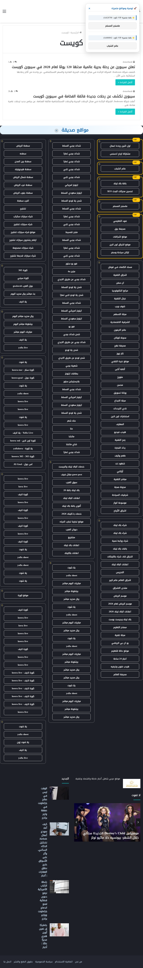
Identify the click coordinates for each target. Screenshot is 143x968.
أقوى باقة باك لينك (71, 506)
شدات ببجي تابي (71, 169)
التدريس (120, 572)
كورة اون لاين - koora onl (23, 440)
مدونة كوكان (120, 338)
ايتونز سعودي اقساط (71, 193)
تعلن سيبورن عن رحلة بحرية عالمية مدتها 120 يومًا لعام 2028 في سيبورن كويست (73, 67)
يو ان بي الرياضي (120, 643)
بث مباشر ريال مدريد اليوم (23, 294)
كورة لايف (23, 494)
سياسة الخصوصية (43, 961)
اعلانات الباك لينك (120, 564)
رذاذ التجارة (120, 448)
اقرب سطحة (23, 201)
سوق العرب (71, 482)
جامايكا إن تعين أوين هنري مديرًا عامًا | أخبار (43, 936)
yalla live (23, 347)
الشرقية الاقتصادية (120, 322)
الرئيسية (75, 32)
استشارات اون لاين (120, 416)
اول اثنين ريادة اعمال (120, 146)
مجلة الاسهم (120, 314)
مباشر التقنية (120, 479)
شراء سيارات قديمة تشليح (23, 256)
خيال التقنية (120, 298)
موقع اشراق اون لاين (120, 244)
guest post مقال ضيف (71, 474)
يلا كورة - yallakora (23, 448)
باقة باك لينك (120, 183)
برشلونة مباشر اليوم (23, 324)
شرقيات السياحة (120, 495)
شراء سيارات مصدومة (23, 248)
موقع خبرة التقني (120, 361)
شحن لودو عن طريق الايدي (71, 358)
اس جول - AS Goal (23, 464)
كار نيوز (120, 353)
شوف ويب (120, 306)
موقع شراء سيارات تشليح (23, 232)
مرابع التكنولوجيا (120, 290)
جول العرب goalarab (23, 286)
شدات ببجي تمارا (71, 153)
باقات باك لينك (120, 549)
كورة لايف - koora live (23, 672)
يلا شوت (71, 567)
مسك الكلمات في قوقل (120, 267)
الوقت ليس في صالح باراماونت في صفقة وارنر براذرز (42, 803)
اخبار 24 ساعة (120, 659)
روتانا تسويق (120, 393)
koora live (23, 401)
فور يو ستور (71, 263)
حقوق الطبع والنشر (23, 961)
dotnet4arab (127, 62)
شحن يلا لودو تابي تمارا (71, 295)
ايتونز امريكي (71, 185)
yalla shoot (71, 575)
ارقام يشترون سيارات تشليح (22, 240)
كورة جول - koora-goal (23, 378)
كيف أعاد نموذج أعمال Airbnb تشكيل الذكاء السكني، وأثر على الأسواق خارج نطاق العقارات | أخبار (42, 850)
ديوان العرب (71, 529)
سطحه (23, 153)
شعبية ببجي (71, 366)
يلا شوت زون (23, 742)
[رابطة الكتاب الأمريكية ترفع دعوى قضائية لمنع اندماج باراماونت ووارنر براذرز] (59, 886)
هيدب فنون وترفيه (120, 666)
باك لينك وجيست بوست (120, 619)
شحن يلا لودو (71, 350)
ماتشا (71, 436)
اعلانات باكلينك (72, 553)
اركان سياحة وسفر (120, 252)
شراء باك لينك (120, 525)
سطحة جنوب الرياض (23, 193)
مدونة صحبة (120, 487)
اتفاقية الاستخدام (64, 961)
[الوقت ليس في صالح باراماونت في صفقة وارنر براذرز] (59, 793)
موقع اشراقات (120, 236)
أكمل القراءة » (125, 82)
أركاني (120, 471)
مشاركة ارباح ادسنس (120, 154)
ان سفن (120, 283)
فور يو (72, 326)
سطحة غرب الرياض (23, 185)
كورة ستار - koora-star (23, 370)
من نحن (78, 961)
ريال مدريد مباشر (71, 599)
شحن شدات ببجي (71, 334)
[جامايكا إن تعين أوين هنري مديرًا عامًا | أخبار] (59, 929)
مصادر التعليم (120, 627)
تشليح (23, 208)
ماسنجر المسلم (120, 206)
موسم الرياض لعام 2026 (120, 604)
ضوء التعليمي (120, 221)
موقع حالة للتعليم (120, 651)
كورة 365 (22, 270)
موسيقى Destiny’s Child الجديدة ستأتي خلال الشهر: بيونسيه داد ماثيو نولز (111, 835)
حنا (71, 428)
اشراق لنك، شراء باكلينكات (120, 556)
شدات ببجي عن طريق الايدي (71, 279)
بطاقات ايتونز (71, 373)
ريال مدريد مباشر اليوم (23, 316)
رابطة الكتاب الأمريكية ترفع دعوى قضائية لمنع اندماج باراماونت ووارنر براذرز (42, 900)
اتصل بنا (7, 961)
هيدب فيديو (120, 432)
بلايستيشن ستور (71, 381)
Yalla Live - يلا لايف (23, 433)
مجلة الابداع (120, 400)
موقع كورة (23, 595)
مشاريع (71, 537)
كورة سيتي (23, 278)
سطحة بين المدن (23, 161)
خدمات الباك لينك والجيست (71, 466)
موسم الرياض (120, 596)
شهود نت (120, 463)
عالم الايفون (120, 330)
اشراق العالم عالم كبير (120, 580)
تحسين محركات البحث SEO (120, 191)
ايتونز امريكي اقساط (71, 311)
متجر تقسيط (72, 232)
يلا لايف (23, 301)
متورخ (120, 377)
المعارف (120, 424)
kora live (23, 486)
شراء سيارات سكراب (23, 216)
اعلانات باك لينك (71, 545)
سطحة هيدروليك (23, 169)
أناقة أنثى (120, 369)
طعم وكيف (120, 455)
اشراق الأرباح (120, 510)
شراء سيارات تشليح (23, 224)
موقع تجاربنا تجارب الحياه (71, 521)
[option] (107, 822)
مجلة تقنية (120, 635)
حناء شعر (71, 421)
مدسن (120, 385)
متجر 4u (71, 271)
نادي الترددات (120, 408)
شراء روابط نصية (120, 541)
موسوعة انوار (120, 503)
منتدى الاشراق (120, 588)
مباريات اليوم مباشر (71, 583)
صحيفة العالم (120, 674)
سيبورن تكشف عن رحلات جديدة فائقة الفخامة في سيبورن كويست (84, 96)
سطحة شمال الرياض (23, 177)
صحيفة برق (120, 229)
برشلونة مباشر (71, 591)
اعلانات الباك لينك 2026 (120, 611)
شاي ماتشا (71, 444)
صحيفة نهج (120, 345)
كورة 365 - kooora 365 (23, 456)
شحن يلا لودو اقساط (71, 201)
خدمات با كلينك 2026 (72, 514)
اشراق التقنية (120, 275)
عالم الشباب (120, 168)
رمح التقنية (120, 440)
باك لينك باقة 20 (71, 490)
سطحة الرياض (23, 146)
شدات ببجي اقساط (71, 146)
